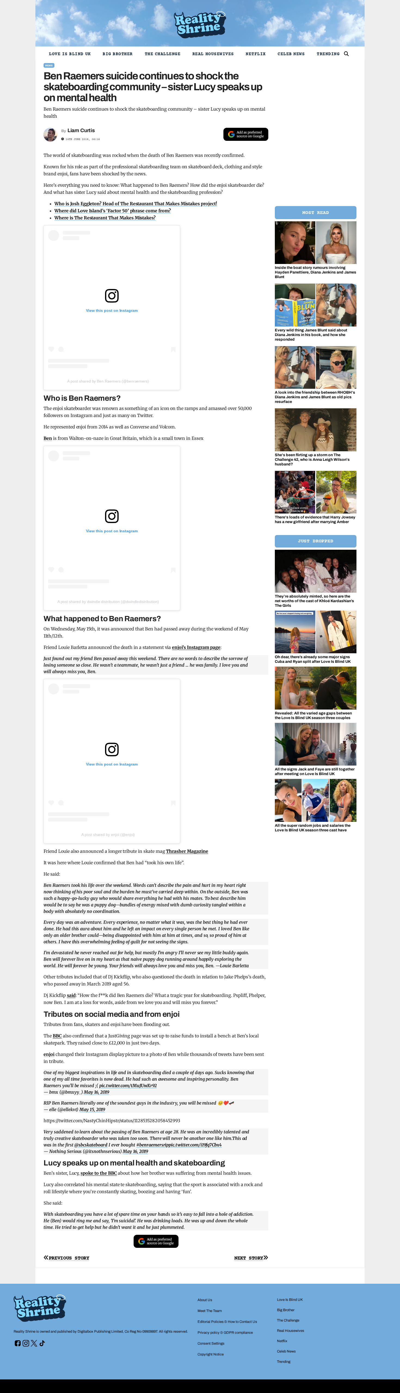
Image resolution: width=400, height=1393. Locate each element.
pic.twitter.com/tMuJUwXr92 (128, 1085)
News (49, 65)
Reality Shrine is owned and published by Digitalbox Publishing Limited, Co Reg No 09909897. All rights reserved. (101, 1331)
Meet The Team (210, 1311)
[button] (346, 54)
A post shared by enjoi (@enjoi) (108, 834)
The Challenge (163, 54)
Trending (328, 54)
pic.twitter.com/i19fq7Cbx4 (195, 1145)
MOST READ (315, 213)
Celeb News (291, 54)
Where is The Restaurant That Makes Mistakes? (105, 217)
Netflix (256, 54)
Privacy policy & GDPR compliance (225, 1333)
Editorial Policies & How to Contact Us (227, 1322)
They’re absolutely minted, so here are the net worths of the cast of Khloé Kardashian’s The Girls (314, 601)
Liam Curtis (81, 130)
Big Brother (118, 54)
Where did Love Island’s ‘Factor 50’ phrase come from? (112, 210)
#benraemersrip (152, 1145)
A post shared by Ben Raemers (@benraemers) (108, 381)
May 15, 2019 (92, 1109)
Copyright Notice (211, 1354)
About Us (205, 1300)
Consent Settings (211, 1343)
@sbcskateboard (90, 1145)
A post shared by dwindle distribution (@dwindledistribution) (108, 601)
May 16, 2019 (96, 1092)
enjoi (49, 1054)
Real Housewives (213, 54)
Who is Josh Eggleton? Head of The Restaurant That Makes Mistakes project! (135, 203)
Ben (48, 438)
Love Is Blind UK (70, 54)
